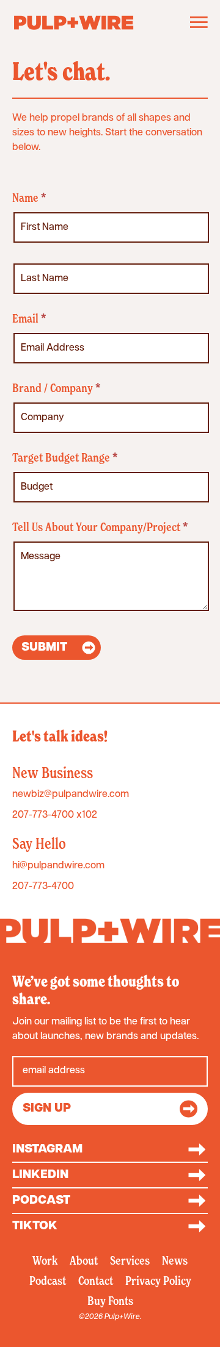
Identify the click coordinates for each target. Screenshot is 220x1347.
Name (29, 198)
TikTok (34, 1226)
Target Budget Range (64, 458)
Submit (44, 647)
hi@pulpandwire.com (58, 866)
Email (29, 319)
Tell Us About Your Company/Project (100, 528)
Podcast (41, 1201)
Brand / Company (56, 389)
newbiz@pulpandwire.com (70, 794)
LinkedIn (40, 1175)
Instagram (47, 1149)
